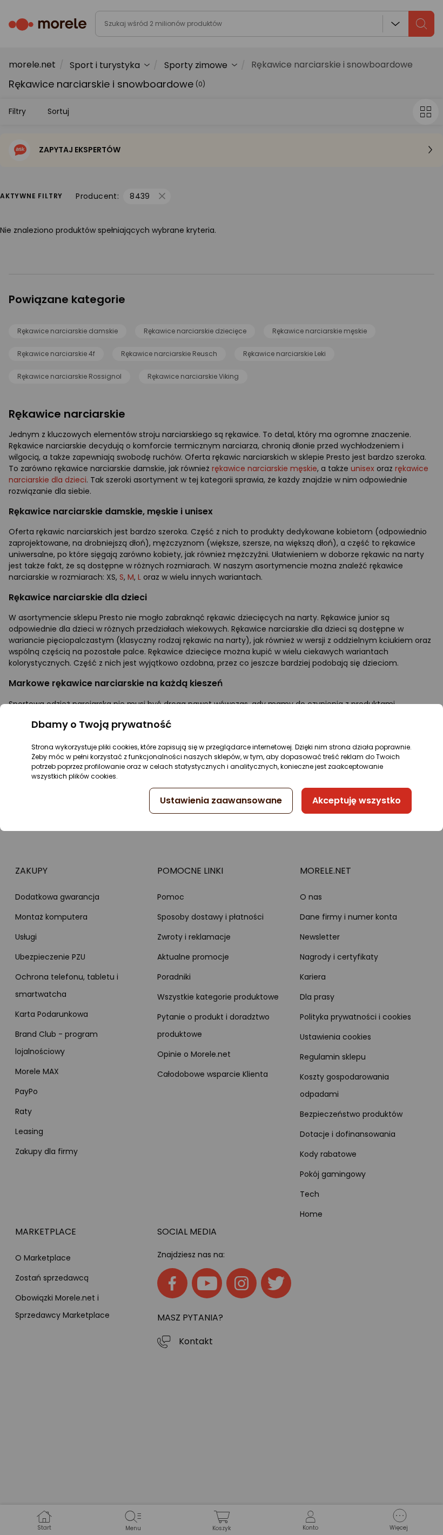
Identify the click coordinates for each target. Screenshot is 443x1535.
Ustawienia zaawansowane (221, 800)
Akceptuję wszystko (356, 800)
